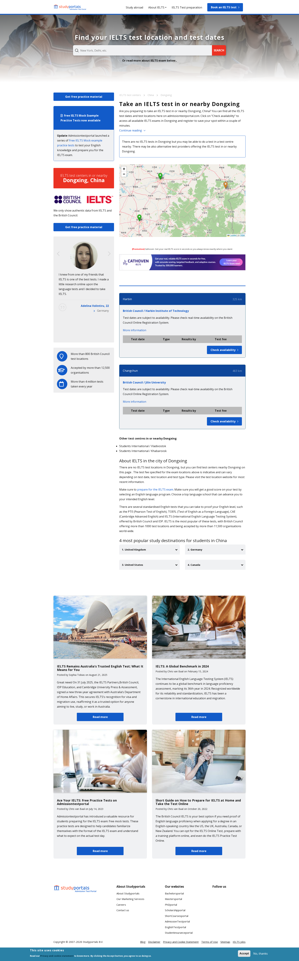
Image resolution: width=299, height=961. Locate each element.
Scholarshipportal (175, 910)
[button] (225, 185)
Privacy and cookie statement (57, 955)
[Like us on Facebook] (217, 897)
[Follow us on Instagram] (228, 909)
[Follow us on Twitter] (217, 909)
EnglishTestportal (175, 927)
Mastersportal (173, 899)
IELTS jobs (239, 942)
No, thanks (260, 953)
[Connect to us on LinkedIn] (228, 897)
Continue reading (130, 130)
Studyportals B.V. (93, 942)
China (151, 95)
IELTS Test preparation (187, 7)
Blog (143, 942)
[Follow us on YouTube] (240, 897)
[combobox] (142, 50)
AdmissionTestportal (177, 921)
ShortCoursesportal (176, 916)
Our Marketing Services (130, 899)
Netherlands (101, 335)
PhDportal (171, 904)
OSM (242, 235)
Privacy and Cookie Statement (181, 942)
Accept (244, 953)
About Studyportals (127, 893)
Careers (121, 904)
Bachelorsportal (174, 893)
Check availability (223, 350)
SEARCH (219, 50)
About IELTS (156, 7)
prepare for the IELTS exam (155, 489)
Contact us (122, 910)
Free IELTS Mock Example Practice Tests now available (81, 118)
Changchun (130, 371)
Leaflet (232, 235)
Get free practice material (83, 97)
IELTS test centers (130, 95)
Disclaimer (154, 942)
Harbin (127, 299)
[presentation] (58, 253)
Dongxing (166, 95)
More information (134, 330)
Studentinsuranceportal (179, 932)
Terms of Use (209, 942)
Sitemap (225, 942)
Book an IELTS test (224, 7)
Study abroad (134, 7)
